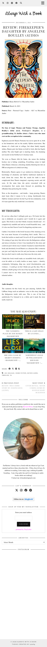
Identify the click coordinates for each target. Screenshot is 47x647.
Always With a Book (23, 14)
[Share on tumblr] (19, 369)
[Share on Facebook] (9, 369)
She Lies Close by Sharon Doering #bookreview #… (12, 357)
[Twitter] (3, 3)
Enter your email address (23, 512)
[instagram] (21, 490)
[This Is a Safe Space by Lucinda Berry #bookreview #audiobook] (34, 321)
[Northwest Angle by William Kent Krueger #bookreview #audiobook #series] (34, 345)
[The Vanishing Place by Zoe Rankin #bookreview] (12, 321)
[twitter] (16, 490)
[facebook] (25, 490)
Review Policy (28, 406)
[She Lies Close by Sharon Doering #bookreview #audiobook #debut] (12, 345)
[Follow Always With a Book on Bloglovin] (23, 500)
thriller (5, 375)
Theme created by (23, 644)
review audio (32, 373)
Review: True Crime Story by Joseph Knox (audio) (12, 386)
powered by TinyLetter (23, 529)
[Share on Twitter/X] (13, 369)
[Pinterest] (12, 3)
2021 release (9, 373)
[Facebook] (17, 3)
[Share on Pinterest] (16, 369)
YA (11, 375)
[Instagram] (8, 3)
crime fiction (20, 373)
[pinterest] (30, 490)
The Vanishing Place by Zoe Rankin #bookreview (13, 333)
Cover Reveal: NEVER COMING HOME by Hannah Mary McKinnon (35, 388)
